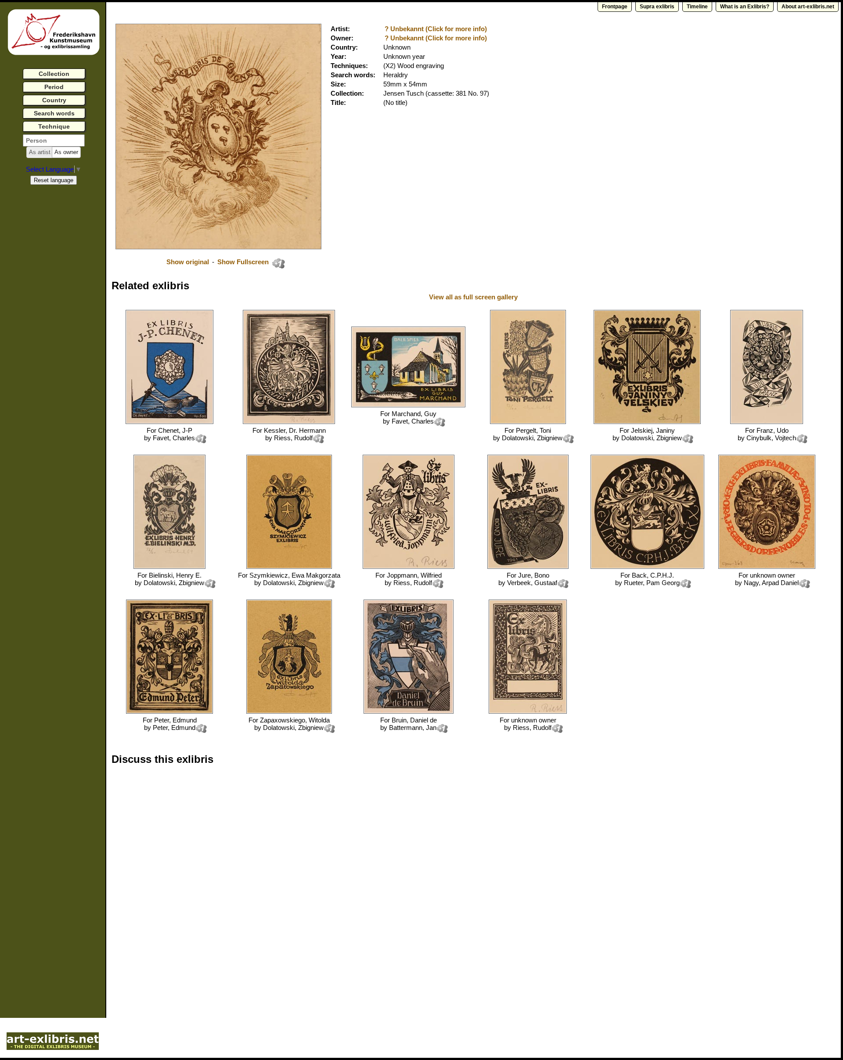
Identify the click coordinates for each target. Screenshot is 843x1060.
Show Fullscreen (243, 262)
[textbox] (54, 140)
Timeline (697, 7)
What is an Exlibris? (744, 7)
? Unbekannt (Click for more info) (436, 28)
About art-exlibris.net (808, 7)
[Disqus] (246, 884)
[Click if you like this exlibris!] (278, 263)
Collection (54, 73)
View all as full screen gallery (474, 297)
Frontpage (614, 7)
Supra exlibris (657, 7)
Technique (54, 126)
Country (54, 100)
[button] (39, 152)
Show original (187, 262)
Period (54, 86)
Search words (54, 113)
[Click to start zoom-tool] (218, 247)
